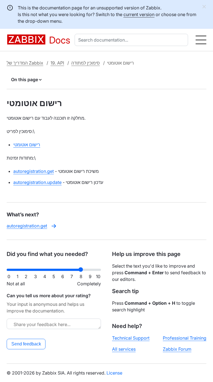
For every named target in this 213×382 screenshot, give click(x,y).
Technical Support (130, 338)
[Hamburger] (201, 39)
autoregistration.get (33, 171)
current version (138, 14)
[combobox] (132, 40)
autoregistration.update (37, 182)
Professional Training (184, 338)
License (114, 373)
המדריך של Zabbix (25, 63)
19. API (57, 63)
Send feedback (26, 344)
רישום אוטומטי (26, 144)
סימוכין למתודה (85, 63)
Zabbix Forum (177, 349)
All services (124, 349)
